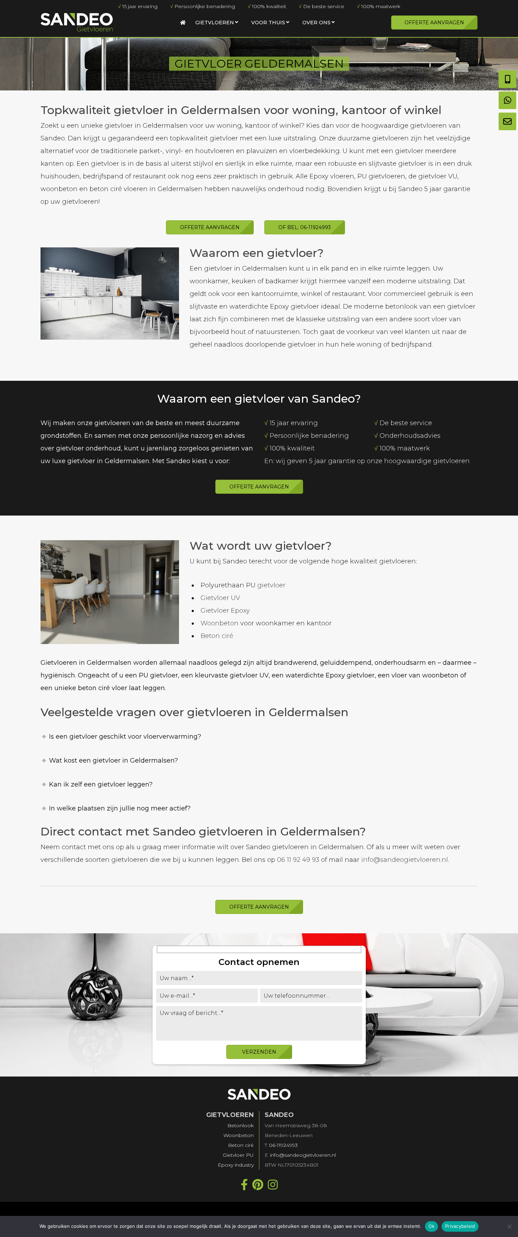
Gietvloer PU (238, 1155)
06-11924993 (283, 1145)
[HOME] (183, 22)
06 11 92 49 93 (298, 860)
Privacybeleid (460, 1226)
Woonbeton (220, 623)
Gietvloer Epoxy (225, 610)
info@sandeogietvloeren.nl (404, 860)
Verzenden (259, 1052)
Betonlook (240, 1125)
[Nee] (509, 1226)
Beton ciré (217, 636)
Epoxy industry (236, 1165)
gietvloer (271, 585)
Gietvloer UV (220, 598)
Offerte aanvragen (434, 22)
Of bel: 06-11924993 (304, 227)
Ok (431, 1226)
